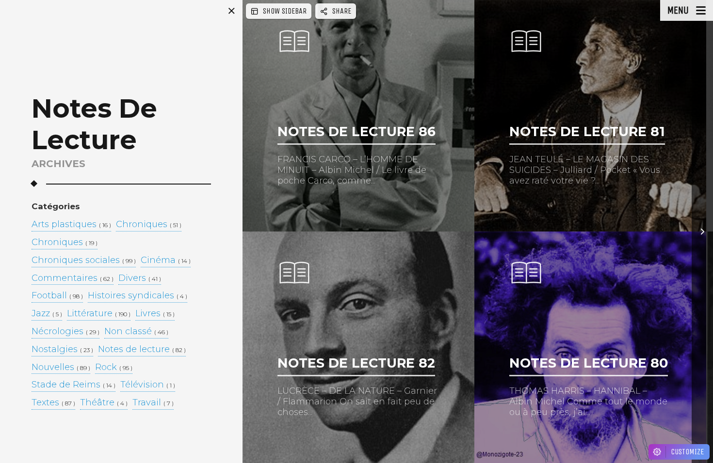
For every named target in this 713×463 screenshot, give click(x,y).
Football (57, 296)
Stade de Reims (73, 385)
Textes (53, 403)
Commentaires (72, 278)
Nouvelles (61, 367)
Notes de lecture (142, 350)
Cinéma (166, 260)
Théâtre (104, 403)
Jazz (47, 314)
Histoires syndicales (137, 296)
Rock (113, 367)
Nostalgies (62, 350)
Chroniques (148, 225)
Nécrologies (65, 332)
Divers (139, 278)
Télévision (147, 385)
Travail (153, 403)
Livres (155, 314)
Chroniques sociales (84, 260)
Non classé (136, 332)
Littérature (98, 314)
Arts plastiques (71, 225)
